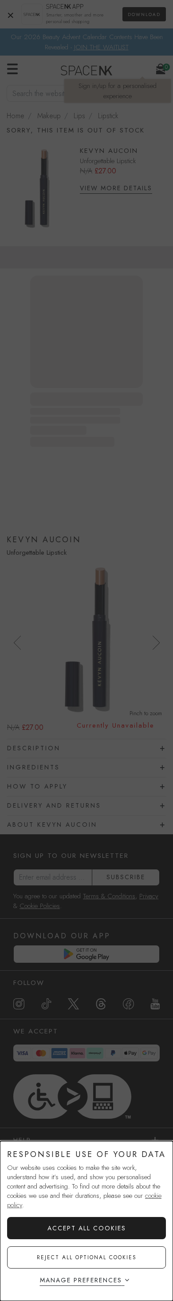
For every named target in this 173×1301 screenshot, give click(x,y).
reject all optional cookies (87, 1257)
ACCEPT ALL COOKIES (86, 1228)
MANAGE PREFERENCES (81, 1280)
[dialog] (86, 1221)
